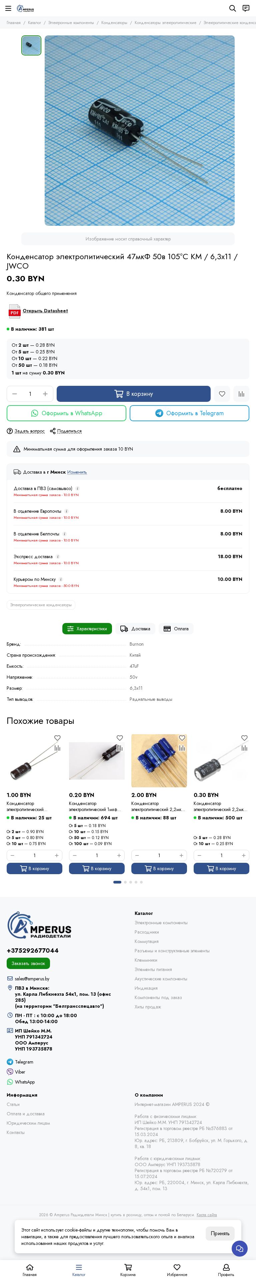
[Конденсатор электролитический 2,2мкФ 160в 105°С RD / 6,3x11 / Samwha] (221, 761)
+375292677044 (33, 950)
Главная (14, 23)
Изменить (77, 472)
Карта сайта (207, 1215)
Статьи (13, 1104)
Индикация (146, 988)
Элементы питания (153, 969)
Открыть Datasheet (45, 310)
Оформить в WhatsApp (72, 413)
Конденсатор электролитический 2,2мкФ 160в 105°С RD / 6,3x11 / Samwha (220, 806)
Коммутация (147, 941)
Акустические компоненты (161, 979)
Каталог (34, 23)
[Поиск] (232, 8)
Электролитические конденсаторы (41, 605)
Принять (220, 1233)
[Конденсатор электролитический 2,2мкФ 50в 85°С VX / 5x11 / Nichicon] (159, 761)
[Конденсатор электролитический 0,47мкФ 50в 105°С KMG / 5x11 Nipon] (34, 761)
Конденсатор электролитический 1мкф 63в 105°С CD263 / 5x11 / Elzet (96, 806)
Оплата (181, 628)
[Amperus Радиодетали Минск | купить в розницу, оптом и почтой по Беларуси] (25, 8)
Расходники (147, 932)
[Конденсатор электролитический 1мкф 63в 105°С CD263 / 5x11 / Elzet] (97, 761)
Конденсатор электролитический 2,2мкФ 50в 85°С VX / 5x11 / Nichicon (158, 806)
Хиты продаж (148, 1007)
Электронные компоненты (71, 23)
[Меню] (8, 8)
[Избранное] (222, 394)
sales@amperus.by (32, 978)
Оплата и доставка (26, 1114)
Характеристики (92, 628)
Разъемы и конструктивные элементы (172, 951)
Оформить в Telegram (195, 413)
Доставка (140, 628)
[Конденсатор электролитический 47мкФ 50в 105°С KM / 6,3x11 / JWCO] (140, 130)
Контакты (16, 1132)
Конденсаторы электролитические (165, 23)
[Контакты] (246, 8)
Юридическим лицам (28, 1123)
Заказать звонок (28, 963)
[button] (117, 882)
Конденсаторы (114, 23)
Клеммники (146, 960)
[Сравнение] (241, 394)
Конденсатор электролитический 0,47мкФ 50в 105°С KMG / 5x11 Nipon (33, 806)
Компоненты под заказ (158, 997)
